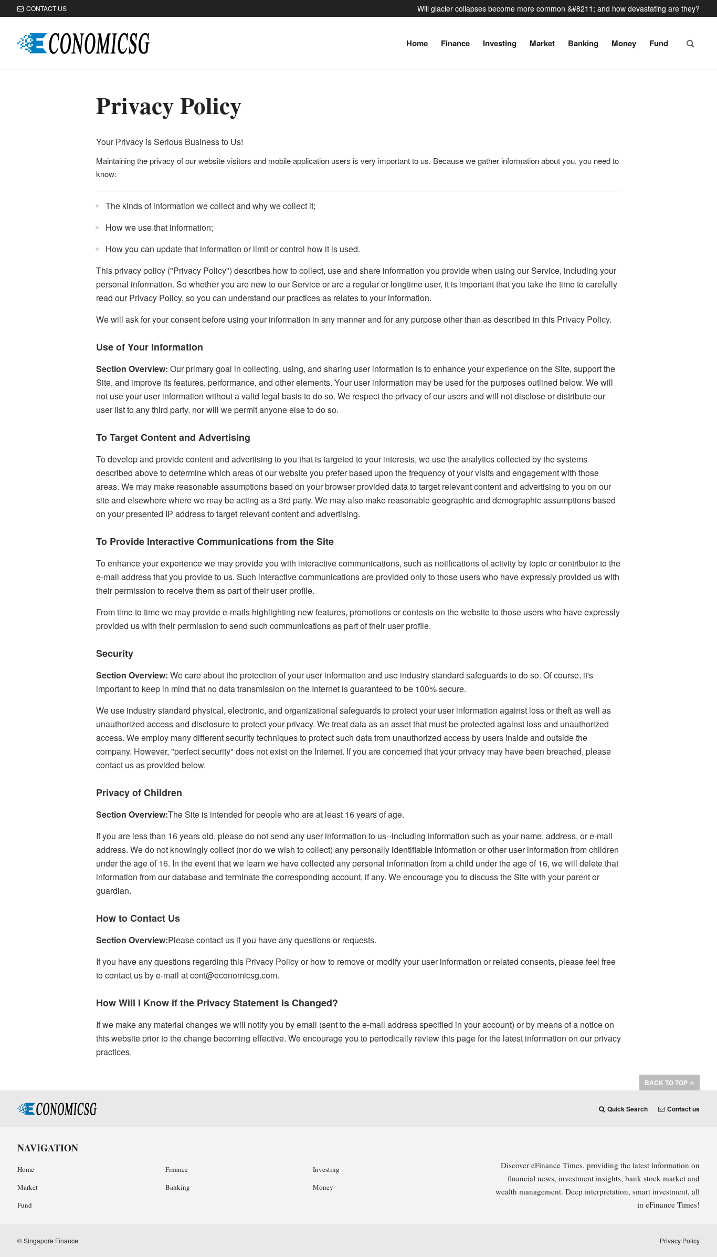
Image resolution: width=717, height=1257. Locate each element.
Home (417, 43)
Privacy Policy (680, 1240)
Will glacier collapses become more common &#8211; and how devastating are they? (558, 8)
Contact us (46, 8)
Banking (583, 43)
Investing (499, 43)
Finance (455, 43)
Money (623, 43)
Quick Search (627, 1109)
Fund (658, 43)
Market (542, 43)
